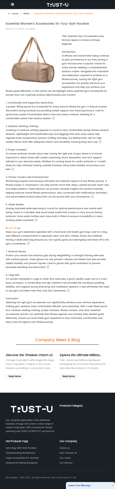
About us (65, 448)
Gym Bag (13, 228)
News (26, 13)
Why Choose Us (68, 453)
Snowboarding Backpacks (20, 453)
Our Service (66, 463)
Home (15, 14)
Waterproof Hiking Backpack (22, 463)
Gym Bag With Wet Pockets (21, 448)
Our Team (65, 458)
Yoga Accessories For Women (22, 458)
